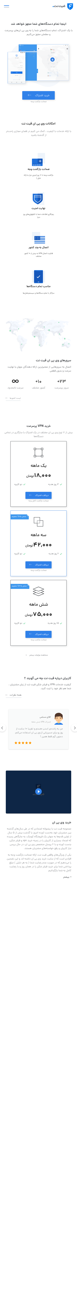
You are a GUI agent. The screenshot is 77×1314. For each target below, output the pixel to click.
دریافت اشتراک (42, 495)
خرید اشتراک (42, 96)
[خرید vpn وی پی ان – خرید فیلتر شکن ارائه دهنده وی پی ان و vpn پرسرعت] (63, 6)
